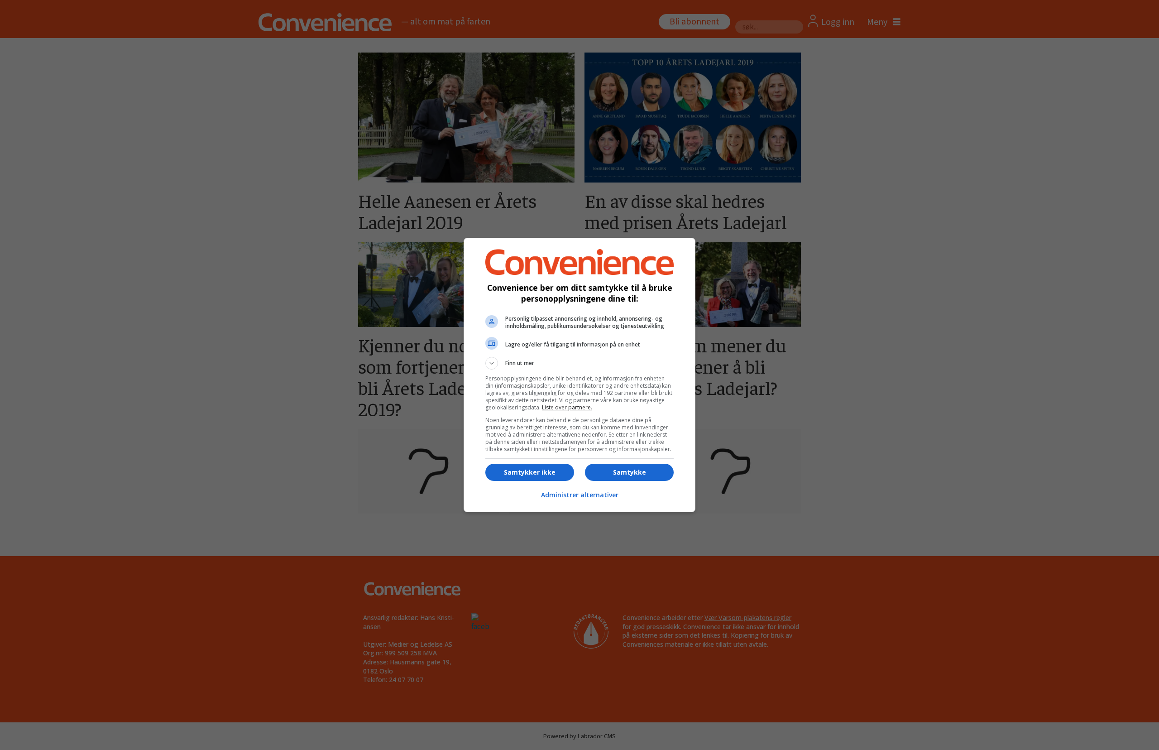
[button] (579, 363)
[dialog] (579, 375)
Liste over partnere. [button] (567, 407)
